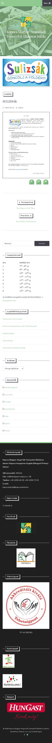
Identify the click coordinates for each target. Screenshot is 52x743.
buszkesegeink (11, 387)
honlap (8, 402)
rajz (6, 416)
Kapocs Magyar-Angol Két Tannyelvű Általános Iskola (26, 34)
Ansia (27, 732)
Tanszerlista (8, 340)
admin (20, 108)
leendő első (10, 409)
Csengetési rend (9, 300)
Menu (46, 3)
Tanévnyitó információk (12, 319)
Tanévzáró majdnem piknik (14, 348)
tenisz (7, 430)
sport (7, 423)
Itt (3, 505)
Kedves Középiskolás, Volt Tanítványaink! (20, 326)
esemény (8, 94)
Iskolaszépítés (8, 333)
